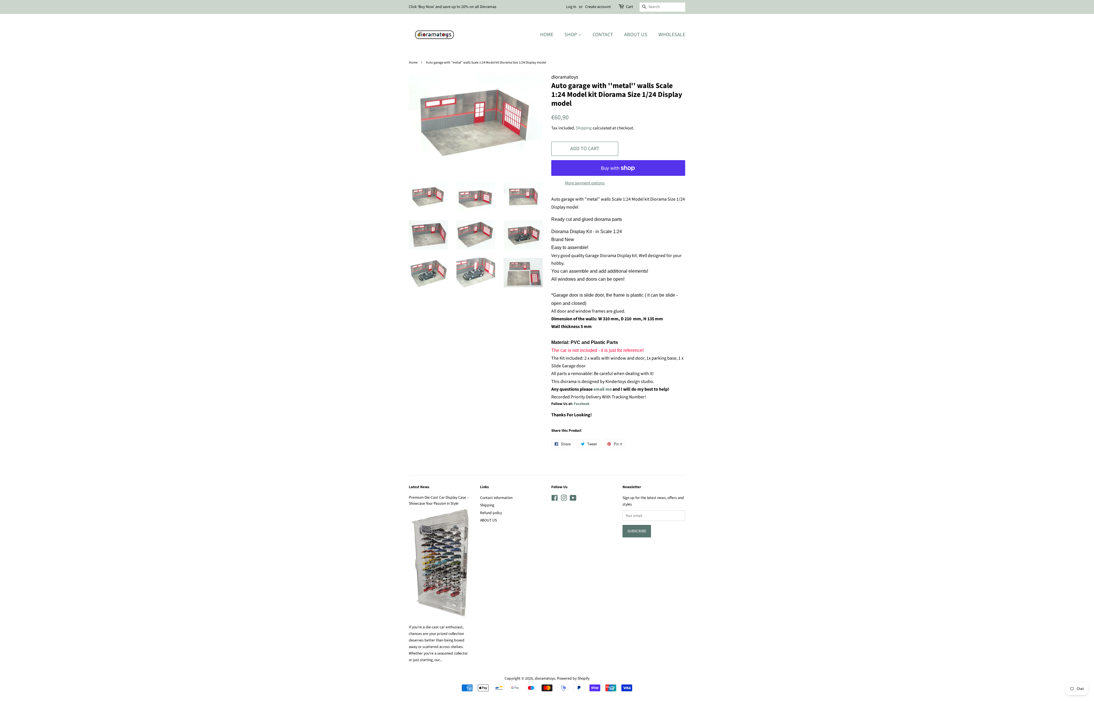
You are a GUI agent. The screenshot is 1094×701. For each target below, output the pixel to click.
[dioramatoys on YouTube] (573, 499)
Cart (629, 7)
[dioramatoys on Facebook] (554, 499)
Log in (571, 7)
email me (602, 389)
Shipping (584, 128)
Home (546, 34)
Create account (598, 7)
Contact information (496, 497)
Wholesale (671, 34)
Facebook (581, 403)
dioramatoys (545, 678)
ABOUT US (488, 520)
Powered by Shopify (573, 678)
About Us (635, 34)
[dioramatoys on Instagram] (564, 499)
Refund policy (491, 512)
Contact (603, 34)
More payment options (585, 183)
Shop (571, 34)
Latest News (419, 487)
